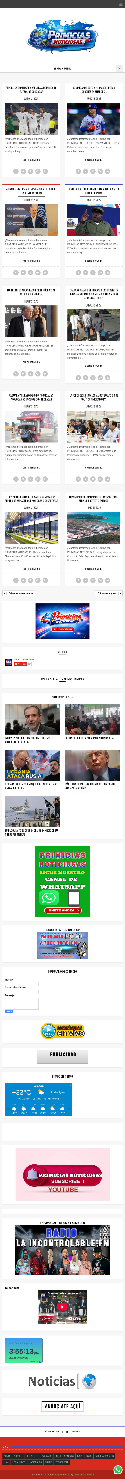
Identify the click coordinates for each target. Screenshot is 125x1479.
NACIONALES (35, 1462)
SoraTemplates (50, 1474)
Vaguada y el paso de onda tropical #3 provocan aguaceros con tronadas (31, 397)
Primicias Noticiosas (84, 1474)
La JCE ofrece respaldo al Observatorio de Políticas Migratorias (94, 397)
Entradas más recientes (21, 593)
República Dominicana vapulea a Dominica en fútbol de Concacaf (31, 90)
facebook (53, 1431)
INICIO (89, 1456)
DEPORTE (18, 1456)
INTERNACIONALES (104, 1456)
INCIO (79, 1456)
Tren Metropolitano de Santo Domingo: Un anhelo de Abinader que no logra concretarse (31, 499)
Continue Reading (31, 159)
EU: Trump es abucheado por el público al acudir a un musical (31, 292)
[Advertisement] (62, 1132)
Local (6, 1462)
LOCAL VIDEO (18, 1462)
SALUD (48, 1462)
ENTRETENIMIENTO (64, 1456)
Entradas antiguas (107, 593)
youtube (74, 1431)
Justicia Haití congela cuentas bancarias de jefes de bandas (93, 191)
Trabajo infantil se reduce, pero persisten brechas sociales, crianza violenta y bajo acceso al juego (94, 294)
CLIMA (7, 1456)
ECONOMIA (46, 1456)
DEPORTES (32, 1456)
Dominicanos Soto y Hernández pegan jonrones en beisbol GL (94, 90)
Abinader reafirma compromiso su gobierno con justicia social (31, 191)
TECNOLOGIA (61, 1462)
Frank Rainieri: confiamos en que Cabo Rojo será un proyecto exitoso (93, 499)
